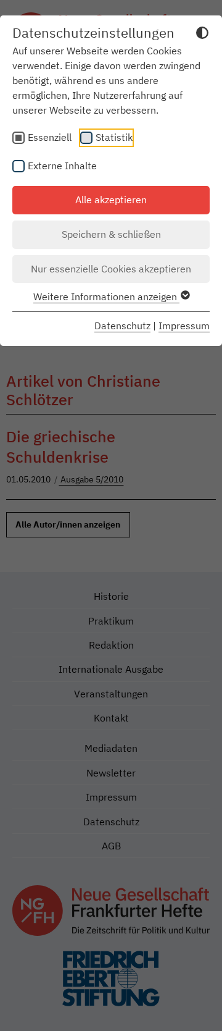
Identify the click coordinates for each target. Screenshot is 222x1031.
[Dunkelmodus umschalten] (202, 35)
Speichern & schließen (111, 234)
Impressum (184, 325)
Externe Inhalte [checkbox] (62, 165)
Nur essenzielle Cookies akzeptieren (111, 269)
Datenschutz (122, 325)
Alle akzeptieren (111, 199)
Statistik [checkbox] (114, 137)
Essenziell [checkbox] (50, 137)
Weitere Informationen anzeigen (106, 296)
